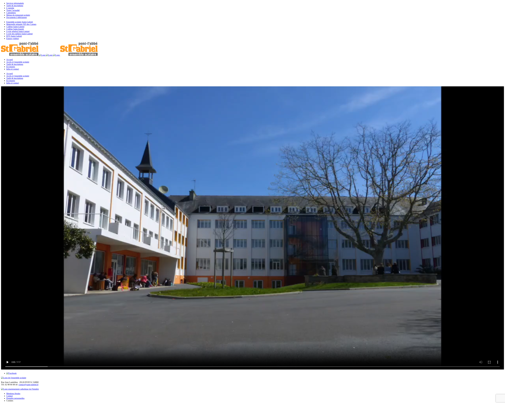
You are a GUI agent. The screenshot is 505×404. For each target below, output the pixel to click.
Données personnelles (15, 398)
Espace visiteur (12, 38)
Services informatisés (15, 3)
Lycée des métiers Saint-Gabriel (19, 34)
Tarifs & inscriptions (14, 5)
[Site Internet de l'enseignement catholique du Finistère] (20, 389)
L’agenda (10, 8)
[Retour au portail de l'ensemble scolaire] (13, 378)
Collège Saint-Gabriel (15, 27)
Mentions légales (13, 393)
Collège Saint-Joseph (15, 29)
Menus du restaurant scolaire (18, 15)
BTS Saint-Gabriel (14, 36)
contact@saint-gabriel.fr (28, 384)
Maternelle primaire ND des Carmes (21, 24)
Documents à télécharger (16, 17)
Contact (9, 396)
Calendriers (11, 13)
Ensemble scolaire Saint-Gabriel (19, 22)
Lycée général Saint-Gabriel (17, 31)
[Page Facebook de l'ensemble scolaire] (11, 373)
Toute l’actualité (13, 10)
